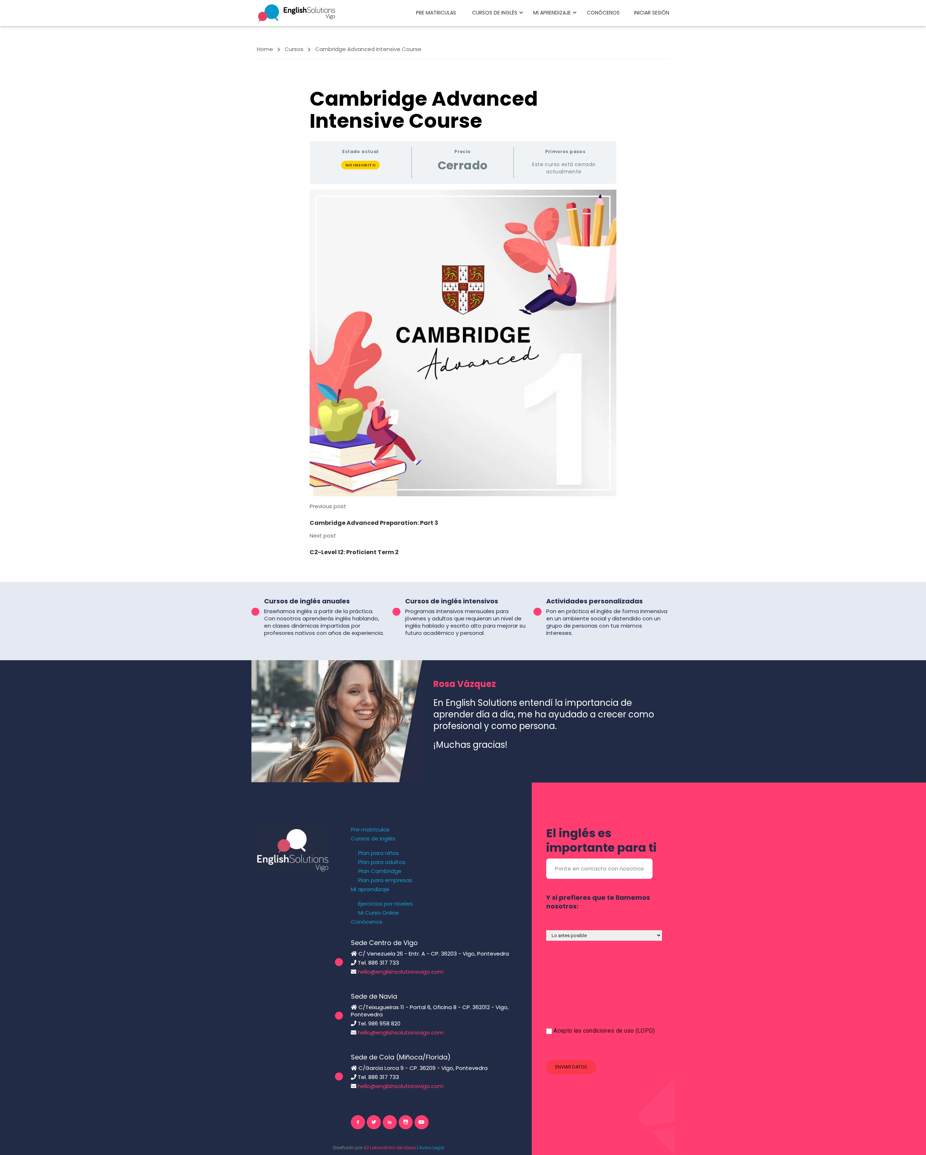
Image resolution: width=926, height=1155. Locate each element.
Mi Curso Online (378, 912)
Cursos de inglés (494, 12)
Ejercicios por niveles (385, 903)
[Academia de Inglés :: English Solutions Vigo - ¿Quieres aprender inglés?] (296, 12)
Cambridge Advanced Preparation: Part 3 (374, 523)
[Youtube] (421, 1122)
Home (265, 49)
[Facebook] (358, 1122)
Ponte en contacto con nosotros (599, 868)
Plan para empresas (385, 880)
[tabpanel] (463, 343)
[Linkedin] (389, 1122)
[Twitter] (374, 1122)
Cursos (294, 49)
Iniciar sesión (651, 12)
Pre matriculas (436, 12)
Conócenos (603, 12)
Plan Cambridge (380, 871)
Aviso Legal (431, 1148)
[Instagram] (405, 1122)
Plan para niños (378, 853)
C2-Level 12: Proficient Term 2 (354, 552)
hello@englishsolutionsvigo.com (400, 971)
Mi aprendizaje (552, 12)
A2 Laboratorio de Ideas (390, 1148)
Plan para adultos (381, 862)
